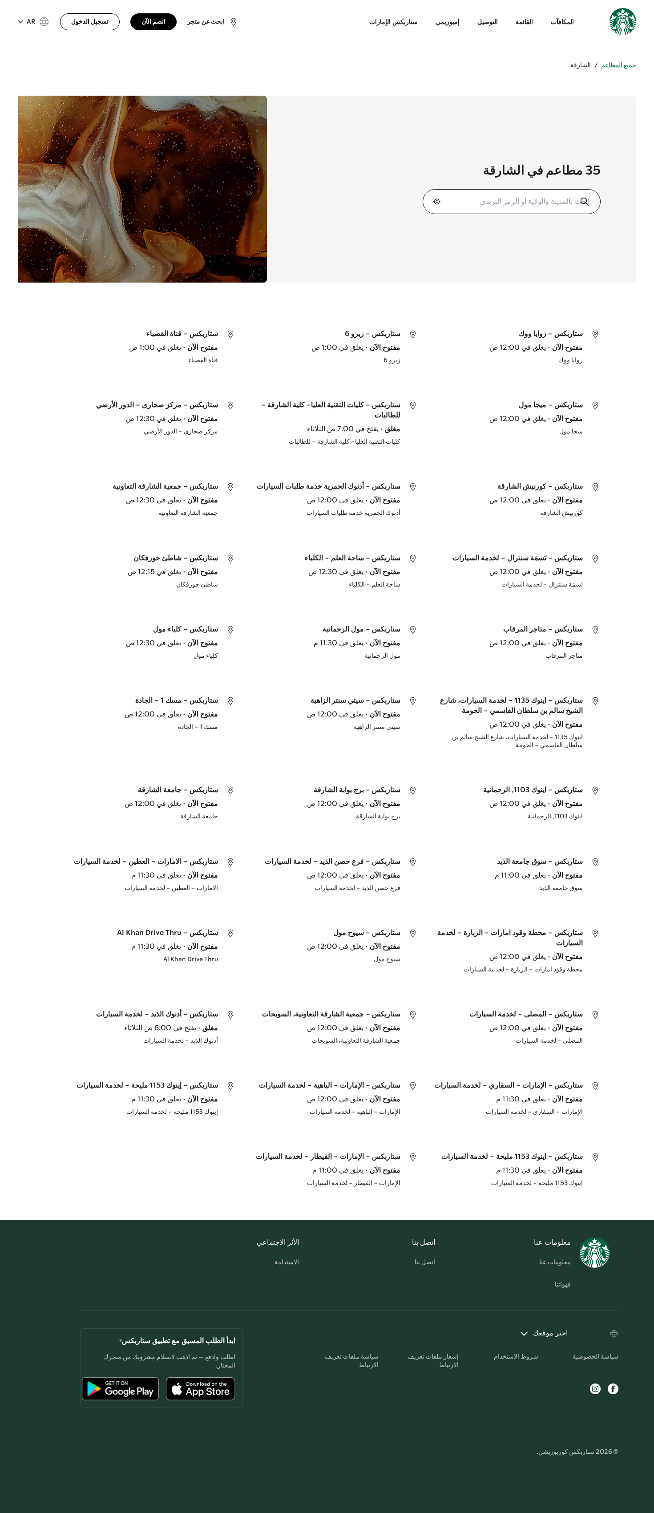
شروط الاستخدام (516, 1357)
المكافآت (562, 22)
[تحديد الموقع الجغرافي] (438, 201)
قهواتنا (563, 1285)
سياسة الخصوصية (595, 1357)
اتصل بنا (425, 1262)
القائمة (524, 22)
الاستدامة (287, 1262)
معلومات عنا (555, 1262)
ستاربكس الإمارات (393, 22)
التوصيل (487, 22)
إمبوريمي (448, 22)
